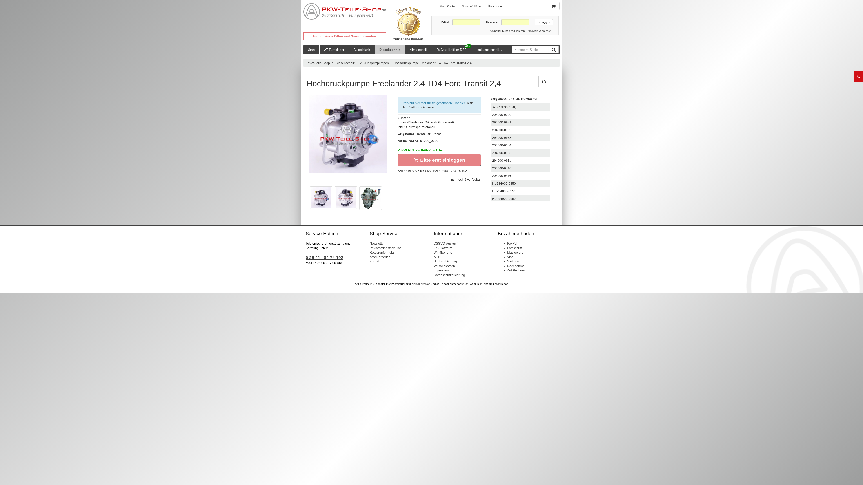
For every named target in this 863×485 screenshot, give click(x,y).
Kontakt (375, 261)
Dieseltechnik (389, 49)
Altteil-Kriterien (380, 257)
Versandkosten (444, 266)
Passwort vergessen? (540, 31)
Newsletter (377, 243)
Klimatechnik (418, 49)
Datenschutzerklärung (449, 275)
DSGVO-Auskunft (446, 243)
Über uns (494, 6)
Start (311, 49)
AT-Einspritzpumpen (374, 63)
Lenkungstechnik (488, 49)
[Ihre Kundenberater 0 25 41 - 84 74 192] (858, 76)
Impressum (442, 270)
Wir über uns (443, 252)
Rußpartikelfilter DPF (451, 49)
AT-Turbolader (334, 49)
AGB (437, 257)
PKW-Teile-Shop (318, 63)
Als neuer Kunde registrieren (507, 31)
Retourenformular (382, 252)
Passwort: (492, 22)
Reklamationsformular (385, 248)
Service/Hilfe (470, 6)
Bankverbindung (445, 261)
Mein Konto (447, 6)
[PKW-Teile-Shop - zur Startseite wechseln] (344, 11)
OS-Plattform (443, 248)
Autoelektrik (362, 49)
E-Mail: (445, 22)
